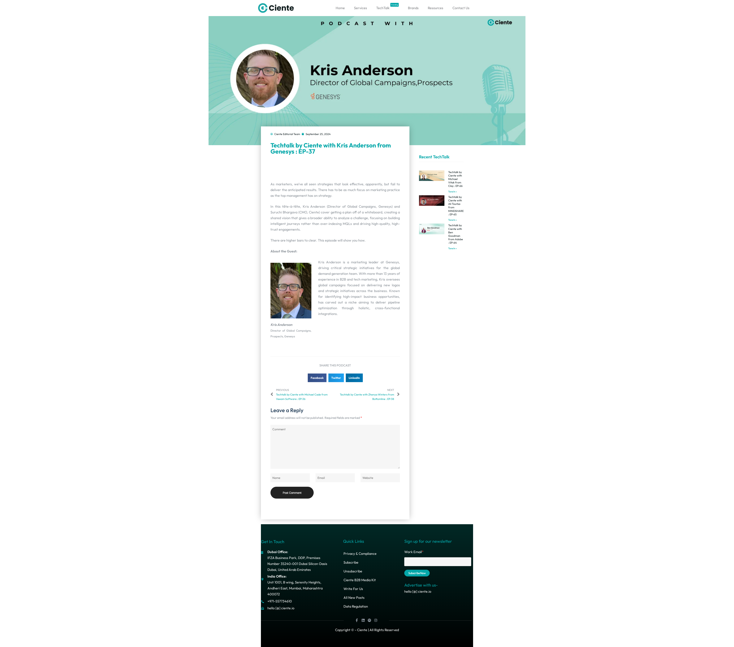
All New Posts (354, 597)
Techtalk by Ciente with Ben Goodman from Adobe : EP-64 (455, 234)
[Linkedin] (363, 620)
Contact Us (460, 8)
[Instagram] (376, 620)
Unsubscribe (352, 571)
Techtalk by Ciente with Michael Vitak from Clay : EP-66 (455, 179)
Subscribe (350, 562)
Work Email (414, 552)
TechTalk (387, 7)
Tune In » (452, 191)
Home (340, 8)
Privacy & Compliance (360, 553)
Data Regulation (355, 606)
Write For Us (353, 589)
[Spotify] (369, 620)
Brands (413, 8)
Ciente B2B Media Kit (359, 580)
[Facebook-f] (357, 620)
